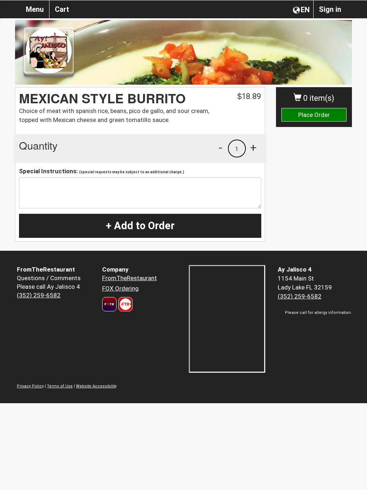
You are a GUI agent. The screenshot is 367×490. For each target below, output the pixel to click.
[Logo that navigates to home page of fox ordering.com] (124, 304)
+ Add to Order (140, 226)
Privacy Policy (30, 386)
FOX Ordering (120, 288)
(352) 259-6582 (39, 295)
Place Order (314, 114)
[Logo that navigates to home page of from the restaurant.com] (109, 304)
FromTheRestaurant (129, 278)
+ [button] (253, 147)
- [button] (220, 147)
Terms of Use (60, 386)
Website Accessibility (96, 386)
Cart (62, 9)
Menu (35, 9)
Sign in (330, 9)
